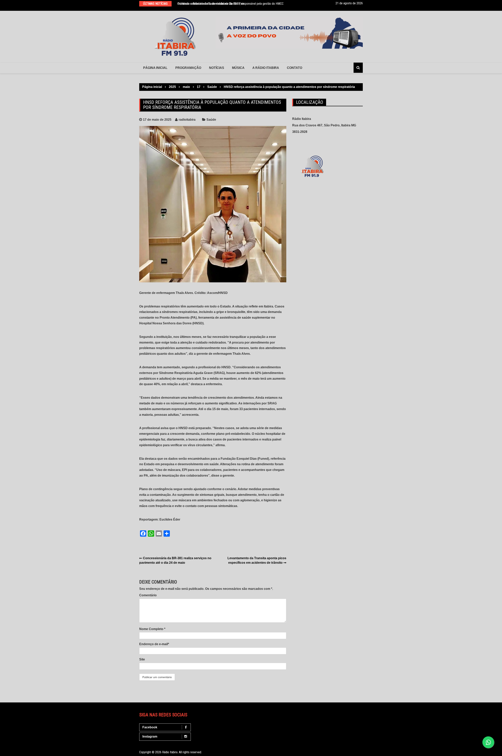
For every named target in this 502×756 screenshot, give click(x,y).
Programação (188, 67)
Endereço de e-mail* (154, 644)
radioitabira (187, 119)
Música (238, 67)
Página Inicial (155, 67)
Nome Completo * (152, 629)
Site (142, 659)
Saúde (211, 119)
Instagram (149, 736)
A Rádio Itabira (265, 67)
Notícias (216, 67)
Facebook (149, 727)
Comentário (148, 595)
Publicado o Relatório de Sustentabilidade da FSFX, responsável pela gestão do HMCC (230, 3)
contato (294, 67)
